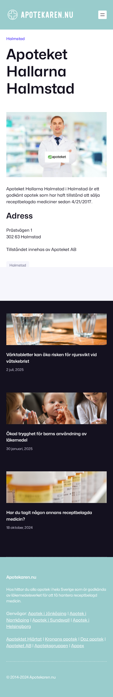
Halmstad (15, 38)
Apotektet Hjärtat (24, 639)
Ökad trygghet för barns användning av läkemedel (46, 437)
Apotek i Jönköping (47, 613)
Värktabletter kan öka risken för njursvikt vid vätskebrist (51, 358)
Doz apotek (92, 639)
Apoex (77, 645)
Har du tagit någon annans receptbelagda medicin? (49, 515)
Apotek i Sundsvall (51, 620)
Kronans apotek (61, 639)
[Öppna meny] (102, 15)
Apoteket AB (18, 645)
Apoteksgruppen (51, 645)
